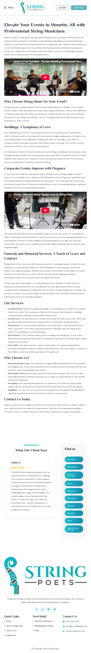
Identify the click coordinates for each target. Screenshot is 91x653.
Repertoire (11, 635)
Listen (62, 7)
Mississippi (71, 459)
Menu (11, 7)
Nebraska (71, 513)
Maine (69, 521)
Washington (72, 498)
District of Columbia (71, 475)
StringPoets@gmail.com (76, 626)
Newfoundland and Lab (73, 529)
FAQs (36, 631)
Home (8, 621)
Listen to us (11, 631)
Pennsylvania (72, 467)
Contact (78, 7)
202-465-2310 (72, 621)
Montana (70, 506)
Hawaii (69, 483)
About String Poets (14, 626)
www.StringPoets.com (75, 631)
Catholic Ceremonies (43, 621)
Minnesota (71, 491)
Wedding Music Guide (43, 626)
